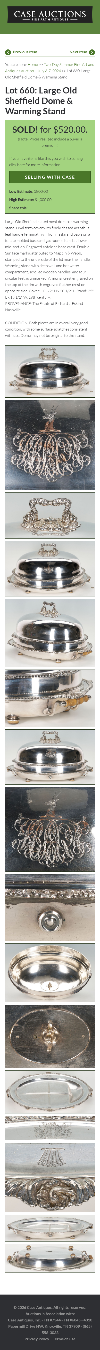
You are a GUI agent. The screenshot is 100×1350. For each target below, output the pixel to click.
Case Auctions (50, 14)
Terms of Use (64, 1338)
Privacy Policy (37, 1338)
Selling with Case (50, 177)
